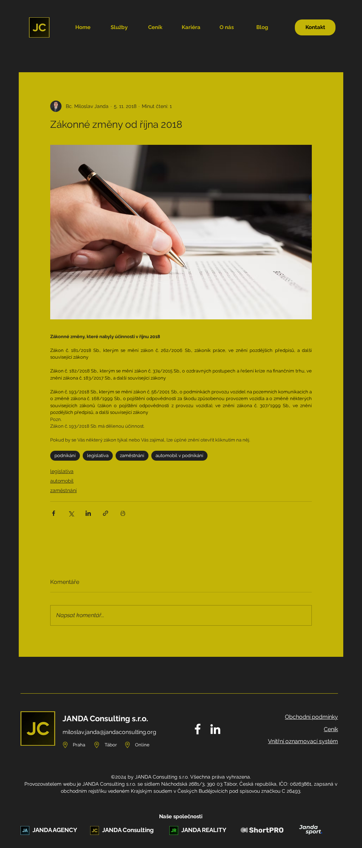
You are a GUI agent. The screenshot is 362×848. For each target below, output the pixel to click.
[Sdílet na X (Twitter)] (71, 513)
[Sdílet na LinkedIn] (88, 513)
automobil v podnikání (179, 455)
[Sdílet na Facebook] (53, 513)
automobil (62, 481)
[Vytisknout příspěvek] (122, 513)
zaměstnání (132, 455)
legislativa (98, 455)
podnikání (65, 455)
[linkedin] (215, 729)
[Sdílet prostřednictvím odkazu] (105, 513)
